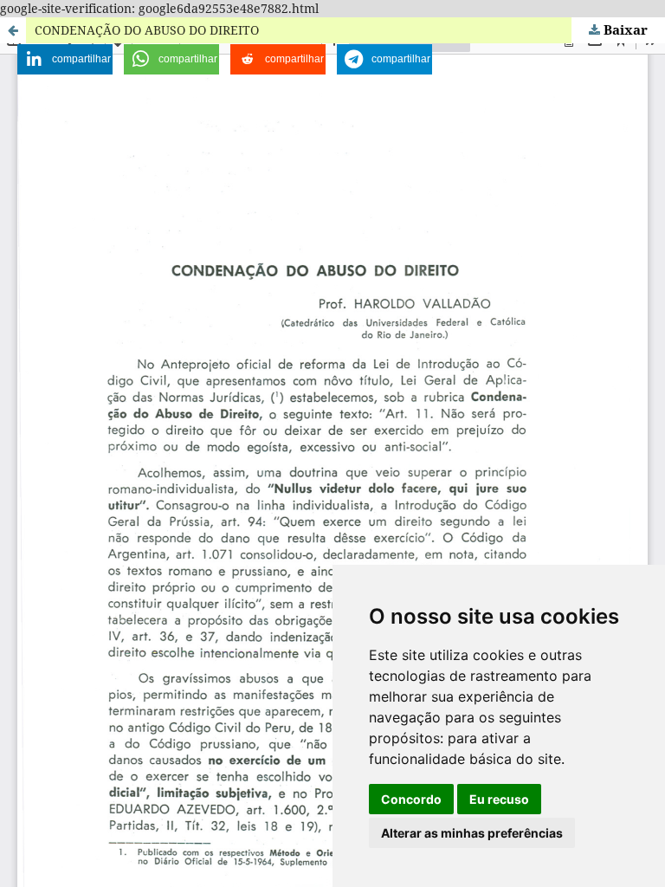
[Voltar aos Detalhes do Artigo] (13, 30)
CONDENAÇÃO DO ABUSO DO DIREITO (147, 30)
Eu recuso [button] (499, 799)
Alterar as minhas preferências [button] (472, 832)
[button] (65, 59)
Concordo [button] (411, 799)
